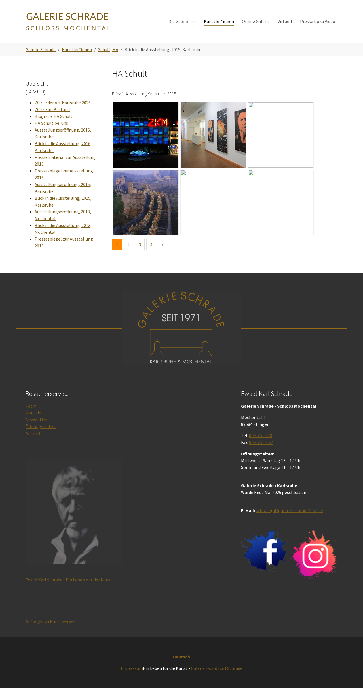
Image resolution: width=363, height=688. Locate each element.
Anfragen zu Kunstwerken (51, 621)
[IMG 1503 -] (213, 202)
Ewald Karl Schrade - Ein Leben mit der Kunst (69, 580)
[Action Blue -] (145, 135)
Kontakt (34, 413)
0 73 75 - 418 (260, 435)
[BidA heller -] (280, 135)
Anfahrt (33, 433)
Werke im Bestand (52, 109)
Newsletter (37, 419)
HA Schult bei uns (51, 123)
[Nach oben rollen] (350, 675)
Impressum (132, 668)
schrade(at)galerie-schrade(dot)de (289, 510)
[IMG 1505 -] (280, 202)
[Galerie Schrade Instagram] (313, 554)
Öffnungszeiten (41, 426)
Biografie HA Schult (54, 116)
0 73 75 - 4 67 (261, 442)
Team (31, 406)
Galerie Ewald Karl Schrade (216, 668)
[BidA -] (213, 135)
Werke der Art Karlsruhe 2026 (63, 102)
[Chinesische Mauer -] (145, 202)
